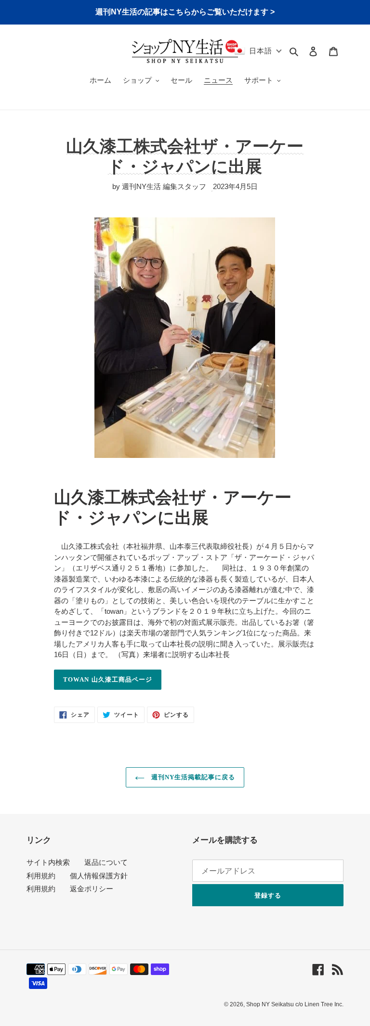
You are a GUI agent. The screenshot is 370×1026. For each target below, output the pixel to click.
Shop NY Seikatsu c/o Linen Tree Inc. (295, 1004)
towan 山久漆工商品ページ (107, 679)
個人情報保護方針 (99, 876)
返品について (106, 862)
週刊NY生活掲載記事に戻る (192, 777)
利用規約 (40, 876)
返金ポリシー (91, 889)
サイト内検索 (48, 862)
